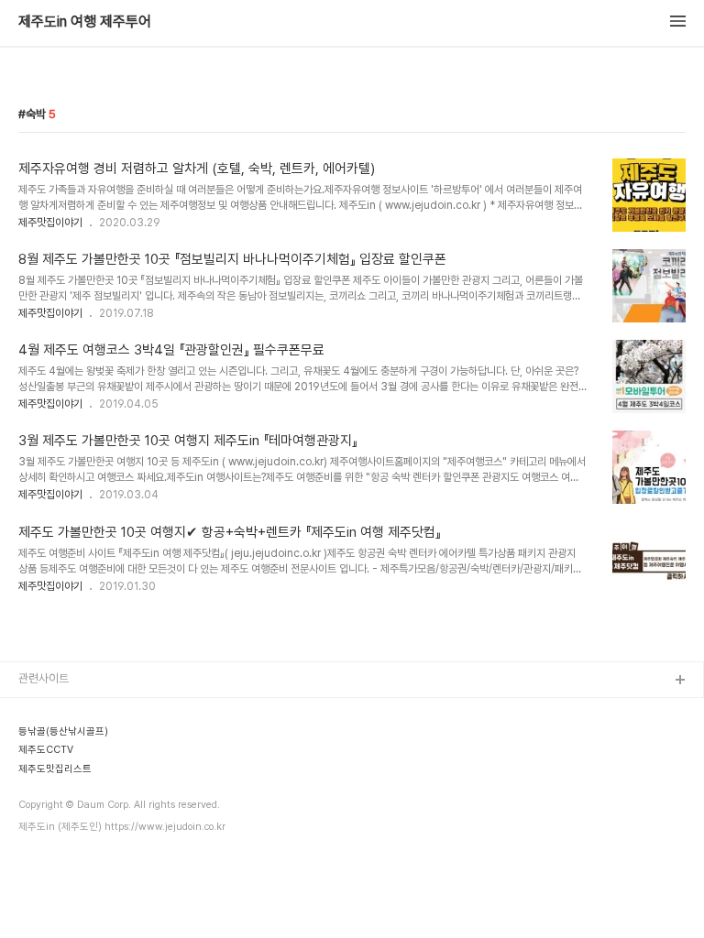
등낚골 (34, 798)
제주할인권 (44, 769)
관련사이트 (43, 678)
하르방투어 (44, 740)
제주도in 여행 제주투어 (84, 22)
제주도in (39, 710)
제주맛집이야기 (50, 222)
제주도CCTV (50, 827)
